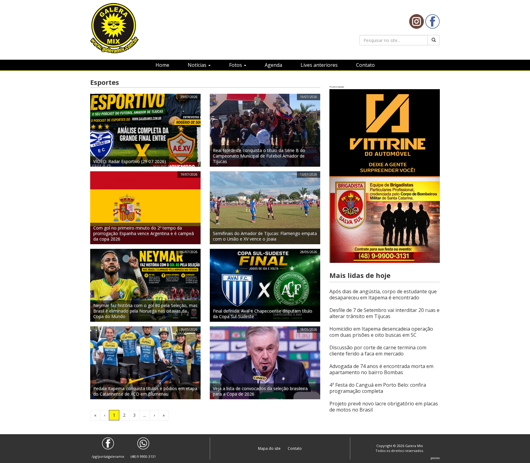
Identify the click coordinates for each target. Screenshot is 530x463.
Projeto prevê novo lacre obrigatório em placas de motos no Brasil (383, 406)
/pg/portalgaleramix (108, 456)
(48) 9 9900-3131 (143, 456)
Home (162, 65)
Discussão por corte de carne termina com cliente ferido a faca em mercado (377, 350)
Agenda (273, 65)
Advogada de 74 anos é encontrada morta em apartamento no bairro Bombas (381, 369)
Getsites (435, 458)
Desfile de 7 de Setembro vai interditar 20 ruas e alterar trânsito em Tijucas (384, 313)
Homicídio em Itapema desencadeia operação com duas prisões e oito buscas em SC (381, 332)
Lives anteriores (319, 65)
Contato (365, 65)
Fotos (236, 65)
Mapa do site (270, 448)
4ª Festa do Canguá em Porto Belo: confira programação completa (377, 388)
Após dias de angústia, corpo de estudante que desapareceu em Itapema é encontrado (383, 294)
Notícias (198, 65)
